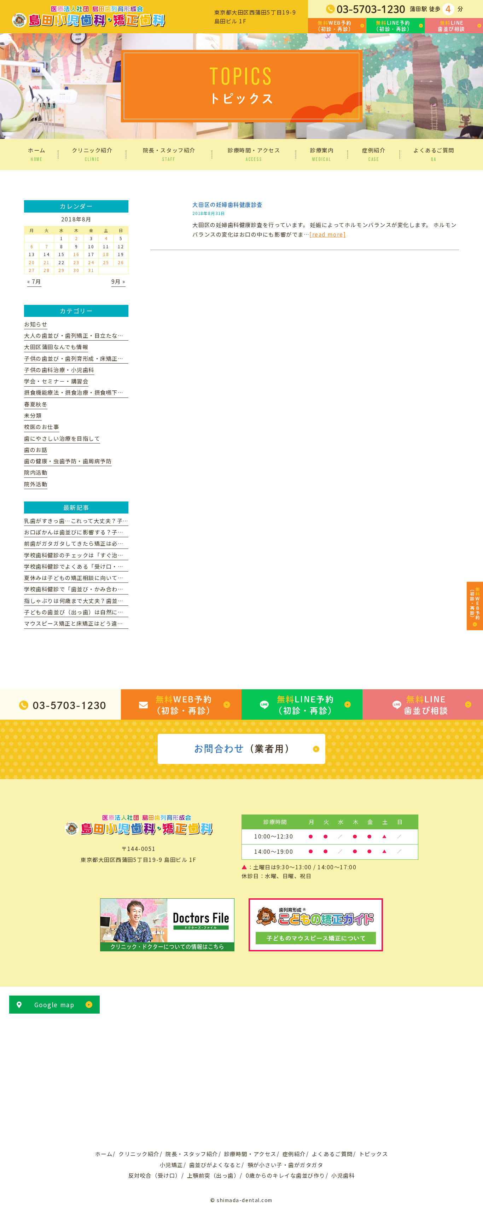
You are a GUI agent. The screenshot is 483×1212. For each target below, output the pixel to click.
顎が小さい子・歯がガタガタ (286, 1164)
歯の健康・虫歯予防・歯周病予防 (68, 461)
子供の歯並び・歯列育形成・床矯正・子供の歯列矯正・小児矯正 (109, 358)
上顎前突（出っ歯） (213, 1175)
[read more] (327, 234)
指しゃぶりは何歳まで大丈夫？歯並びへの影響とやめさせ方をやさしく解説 (123, 600)
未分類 (33, 415)
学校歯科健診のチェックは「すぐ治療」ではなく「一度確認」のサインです (123, 555)
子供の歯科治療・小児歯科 (59, 369)
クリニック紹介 (138, 1154)
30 (76, 270)
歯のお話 (35, 449)
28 (46, 270)
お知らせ (35, 324)
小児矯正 (171, 1164)
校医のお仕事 (41, 426)
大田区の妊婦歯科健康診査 (227, 205)
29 (61, 270)
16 (76, 254)
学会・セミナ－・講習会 (56, 381)
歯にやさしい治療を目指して (62, 438)
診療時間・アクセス (250, 1154)
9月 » (118, 281)
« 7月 (34, 281)
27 (32, 270)
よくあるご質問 (332, 1154)
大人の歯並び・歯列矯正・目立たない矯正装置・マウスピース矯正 (111, 335)
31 (91, 270)
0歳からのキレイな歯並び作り (286, 1175)
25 (106, 262)
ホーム (104, 1154)
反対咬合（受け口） (154, 1175)
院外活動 (35, 484)
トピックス (373, 1154)
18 (106, 254)
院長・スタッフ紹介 (191, 1154)
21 (46, 262)
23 (76, 262)
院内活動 (35, 472)
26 (121, 262)
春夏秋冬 (35, 404)
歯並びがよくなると (215, 1164)
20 (32, 262)
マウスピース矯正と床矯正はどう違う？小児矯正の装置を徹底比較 (111, 623)
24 (91, 262)
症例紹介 (294, 1154)
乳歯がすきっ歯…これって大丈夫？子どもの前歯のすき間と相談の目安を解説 (126, 520)
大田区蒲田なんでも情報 (56, 346)
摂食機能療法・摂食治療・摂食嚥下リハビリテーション (97, 392)
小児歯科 (343, 1175)
